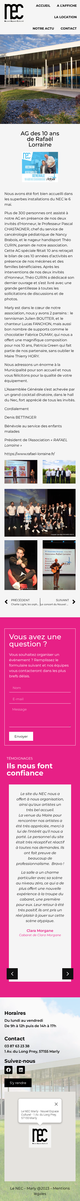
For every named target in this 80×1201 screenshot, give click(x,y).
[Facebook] (8, 1070)
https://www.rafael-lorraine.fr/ (29, 454)
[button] (67, 973)
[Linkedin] (21, 1070)
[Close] (56, 1104)
